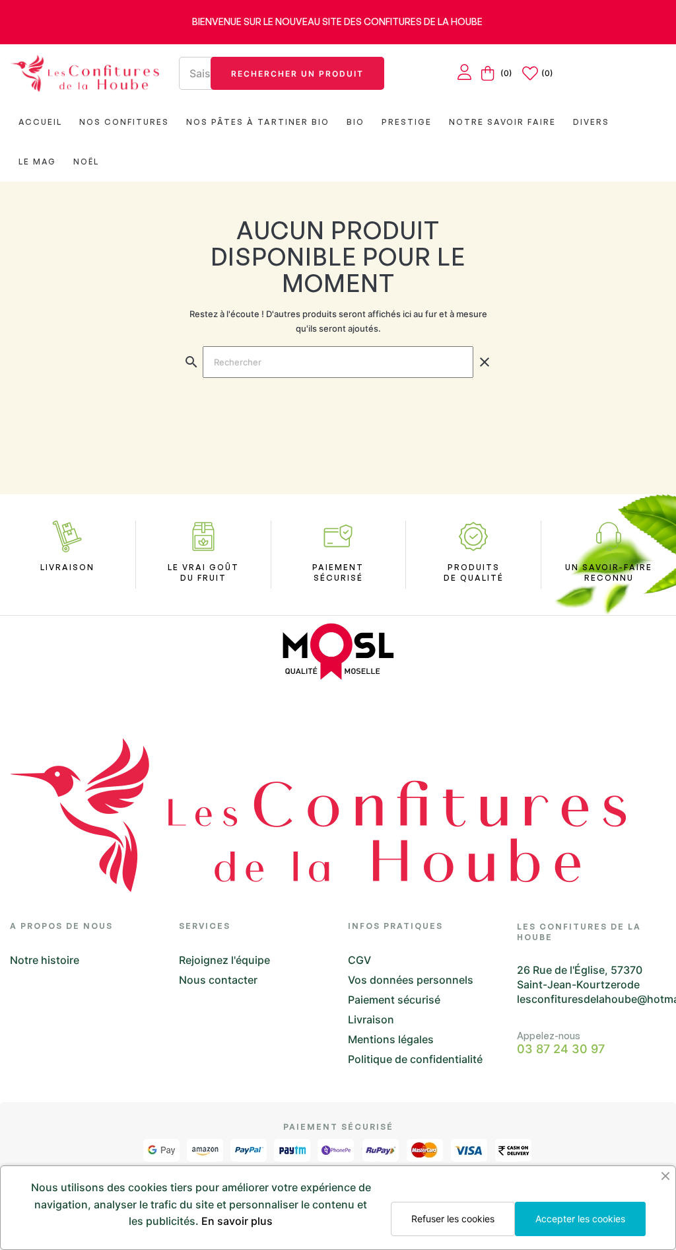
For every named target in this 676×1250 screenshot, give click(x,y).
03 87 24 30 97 (561, 1049)
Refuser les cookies (452, 1218)
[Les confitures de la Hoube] (84, 73)
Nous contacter (218, 979)
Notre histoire (44, 960)
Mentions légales (391, 1039)
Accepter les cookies (580, 1218)
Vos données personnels (410, 979)
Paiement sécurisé (394, 999)
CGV (359, 960)
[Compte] (464, 74)
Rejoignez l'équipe (224, 960)
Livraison (371, 1019)
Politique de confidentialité (415, 1059)
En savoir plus (237, 1221)
